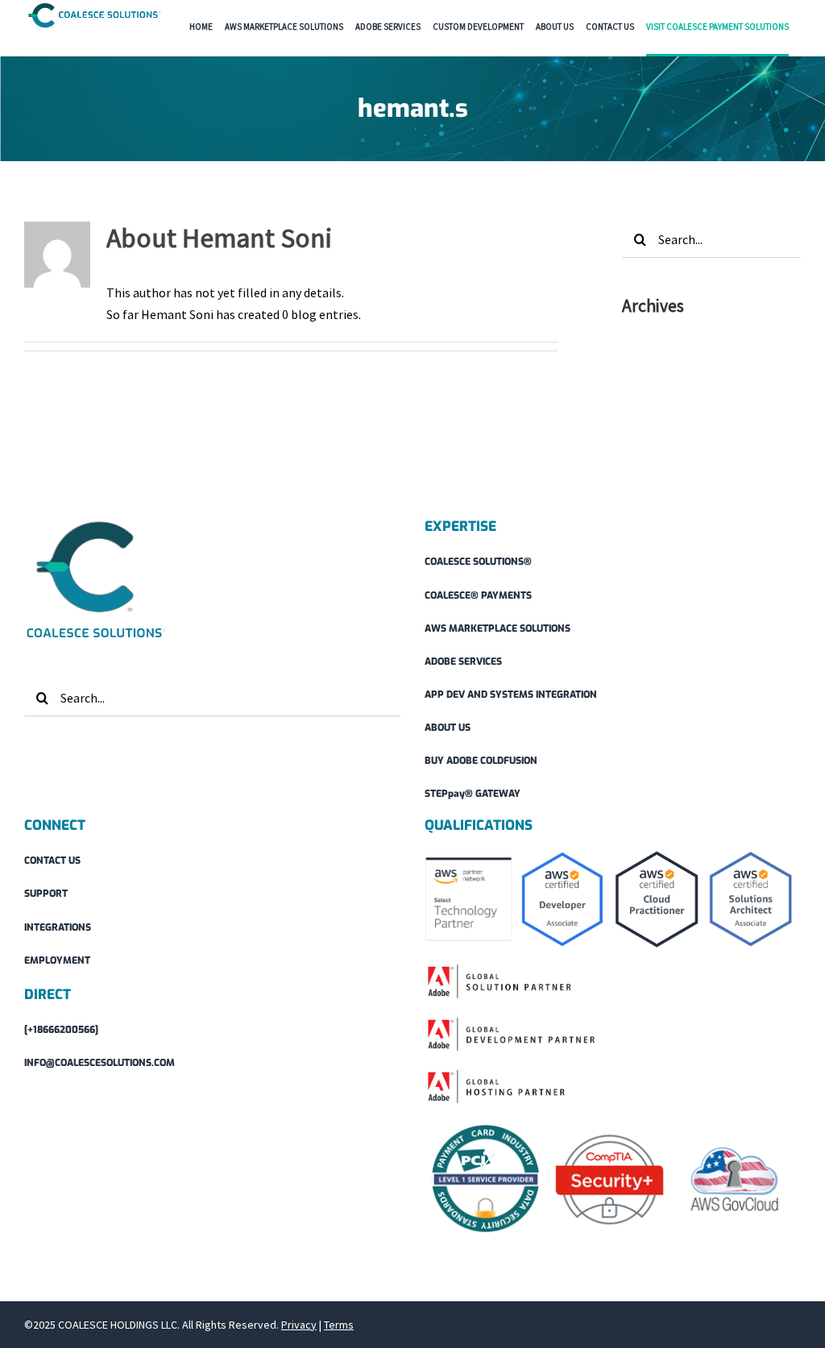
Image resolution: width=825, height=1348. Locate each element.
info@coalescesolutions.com (99, 1062)
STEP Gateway (472, 793)
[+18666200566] (61, 1029)
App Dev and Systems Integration (511, 694)
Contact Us (52, 860)
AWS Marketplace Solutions (497, 628)
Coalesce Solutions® (478, 561)
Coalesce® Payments (478, 595)
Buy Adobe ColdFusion (481, 760)
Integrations (57, 927)
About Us (448, 727)
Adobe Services (463, 661)
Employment (57, 960)
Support (46, 893)
